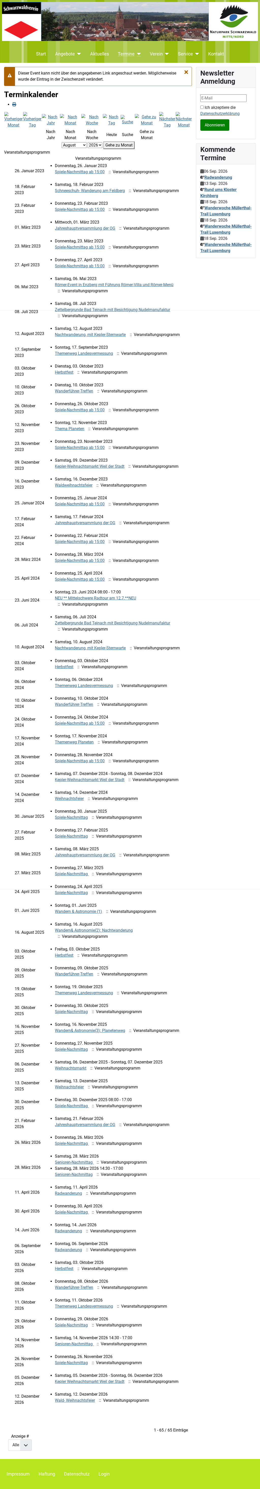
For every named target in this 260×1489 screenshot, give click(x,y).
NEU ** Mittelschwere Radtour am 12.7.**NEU (95, 598)
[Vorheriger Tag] (32, 119)
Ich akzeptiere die (220, 110)
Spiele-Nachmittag (71, 817)
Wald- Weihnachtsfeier (75, 1400)
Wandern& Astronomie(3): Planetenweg (90, 1030)
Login (104, 1474)
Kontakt (216, 53)
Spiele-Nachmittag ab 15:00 (80, 171)
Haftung (47, 1474)
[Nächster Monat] (184, 119)
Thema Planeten (69, 428)
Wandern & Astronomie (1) (78, 911)
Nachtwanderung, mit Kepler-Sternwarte (90, 334)
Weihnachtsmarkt (70, 1068)
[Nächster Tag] (167, 119)
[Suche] (127, 119)
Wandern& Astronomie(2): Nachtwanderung (94, 930)
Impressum (18, 1474)
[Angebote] (78, 53)
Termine (126, 53)
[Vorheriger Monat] (13, 119)
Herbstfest (64, 372)
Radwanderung (68, 1193)
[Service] (196, 53)
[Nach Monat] (70, 119)
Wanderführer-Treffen (74, 391)
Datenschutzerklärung (220, 113)
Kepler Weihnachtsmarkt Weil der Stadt (89, 1381)
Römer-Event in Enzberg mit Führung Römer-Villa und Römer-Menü (114, 284)
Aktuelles (99, 53)
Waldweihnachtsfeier (73, 485)
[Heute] (111, 119)
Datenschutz (77, 1474)
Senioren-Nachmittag (74, 1162)
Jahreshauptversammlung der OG (85, 228)
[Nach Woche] (91, 119)
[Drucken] (14, 104)
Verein (156, 53)
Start (41, 53)
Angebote (65, 53)
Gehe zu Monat (119, 145)
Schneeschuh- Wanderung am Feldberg (90, 190)
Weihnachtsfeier (69, 798)
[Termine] (138, 53)
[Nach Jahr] (50, 119)
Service (185, 53)
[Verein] (166, 53)
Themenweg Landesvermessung (84, 353)
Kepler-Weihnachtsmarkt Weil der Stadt (89, 466)
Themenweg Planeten (74, 742)
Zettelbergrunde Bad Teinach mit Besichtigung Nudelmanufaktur (112, 309)
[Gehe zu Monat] (147, 119)
